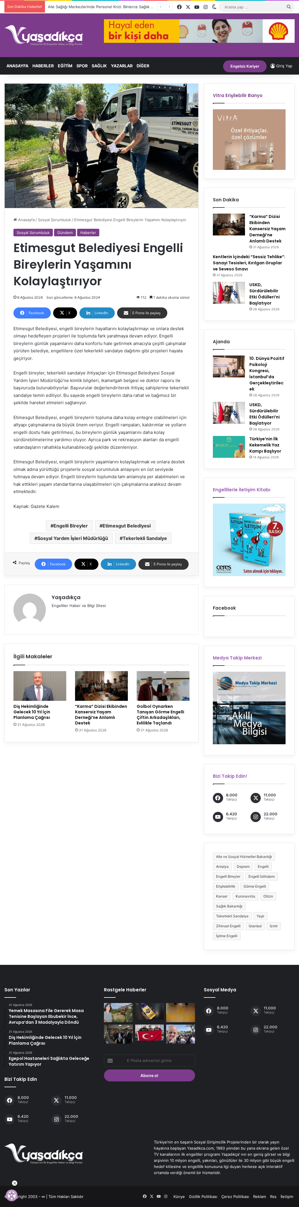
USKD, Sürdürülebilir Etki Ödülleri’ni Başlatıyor (264, 294)
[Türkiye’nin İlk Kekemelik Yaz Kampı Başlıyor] (229, 447)
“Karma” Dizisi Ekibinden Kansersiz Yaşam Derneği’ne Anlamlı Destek (101, 714)
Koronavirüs (245, 896)
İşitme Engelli (226, 936)
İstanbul (255, 926)
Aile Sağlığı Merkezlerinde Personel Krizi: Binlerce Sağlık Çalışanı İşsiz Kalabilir (118, 6)
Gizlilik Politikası (203, 1196)
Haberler (43, 65)
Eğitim (65, 65)
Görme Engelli (255, 886)
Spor (82, 65)
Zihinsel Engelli (228, 926)
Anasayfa (17, 65)
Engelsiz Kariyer (244, 66)
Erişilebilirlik (225, 886)
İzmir (274, 926)
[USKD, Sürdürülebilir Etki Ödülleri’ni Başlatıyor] (229, 293)
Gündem (65, 232)
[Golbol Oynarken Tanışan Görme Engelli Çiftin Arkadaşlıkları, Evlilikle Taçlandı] (163, 686)
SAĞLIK (99, 65)
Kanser (221, 896)
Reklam (259, 1196)
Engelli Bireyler (70, 526)
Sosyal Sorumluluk (54, 219)
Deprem (243, 866)
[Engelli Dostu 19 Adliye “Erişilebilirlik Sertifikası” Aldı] (180, 1012)
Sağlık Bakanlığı (229, 906)
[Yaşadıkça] (43, 35)
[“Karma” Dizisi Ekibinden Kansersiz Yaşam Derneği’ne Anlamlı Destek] (101, 686)
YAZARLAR (122, 65)
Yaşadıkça (66, 597)
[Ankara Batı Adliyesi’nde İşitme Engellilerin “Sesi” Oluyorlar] (118, 1034)
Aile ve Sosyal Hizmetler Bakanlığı (244, 856)
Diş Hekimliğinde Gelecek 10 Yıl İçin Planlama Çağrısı (31, 711)
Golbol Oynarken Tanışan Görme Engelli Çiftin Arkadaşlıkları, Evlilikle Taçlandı (160, 714)
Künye (179, 1196)
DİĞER (143, 65)
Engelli (263, 866)
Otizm (268, 896)
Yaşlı (260, 916)
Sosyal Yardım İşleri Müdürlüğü (72, 538)
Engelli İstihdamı (261, 876)
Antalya (222, 866)
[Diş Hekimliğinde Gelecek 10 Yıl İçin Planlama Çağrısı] (39, 686)
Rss (273, 1196)
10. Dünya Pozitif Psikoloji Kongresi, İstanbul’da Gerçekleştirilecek (266, 374)
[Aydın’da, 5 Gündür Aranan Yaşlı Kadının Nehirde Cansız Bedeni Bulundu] (118, 1012)
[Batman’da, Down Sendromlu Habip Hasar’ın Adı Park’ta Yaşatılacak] (180, 1034)
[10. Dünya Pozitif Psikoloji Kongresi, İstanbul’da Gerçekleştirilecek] (229, 366)
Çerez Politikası (235, 1196)
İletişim (287, 1196)
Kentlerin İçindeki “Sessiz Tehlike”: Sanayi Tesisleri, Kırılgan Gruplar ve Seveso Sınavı (249, 263)
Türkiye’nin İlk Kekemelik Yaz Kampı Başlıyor (265, 445)
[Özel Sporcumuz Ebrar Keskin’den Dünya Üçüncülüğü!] (149, 1033)
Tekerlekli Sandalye (145, 538)
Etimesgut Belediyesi (126, 526)
